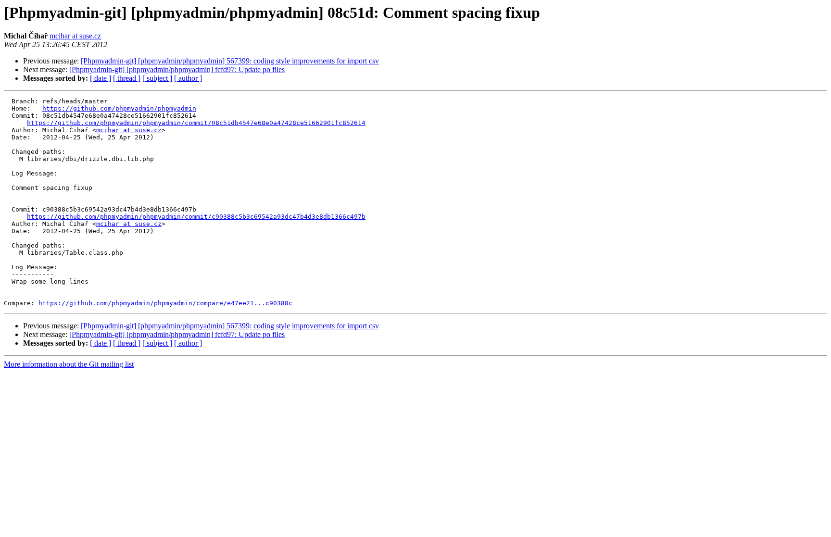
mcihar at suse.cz (75, 36)
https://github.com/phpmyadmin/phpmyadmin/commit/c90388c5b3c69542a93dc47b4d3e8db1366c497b (196, 216)
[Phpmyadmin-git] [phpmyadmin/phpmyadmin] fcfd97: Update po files (177, 69)
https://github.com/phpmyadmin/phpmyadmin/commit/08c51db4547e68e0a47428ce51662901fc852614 (196, 122)
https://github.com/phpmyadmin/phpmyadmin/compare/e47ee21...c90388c (165, 303)
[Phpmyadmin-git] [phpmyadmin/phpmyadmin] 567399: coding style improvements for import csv (230, 61)
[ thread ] (126, 78)
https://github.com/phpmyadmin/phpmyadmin (119, 108)
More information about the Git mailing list (69, 364)
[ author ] (188, 78)
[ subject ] (157, 78)
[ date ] (100, 78)
